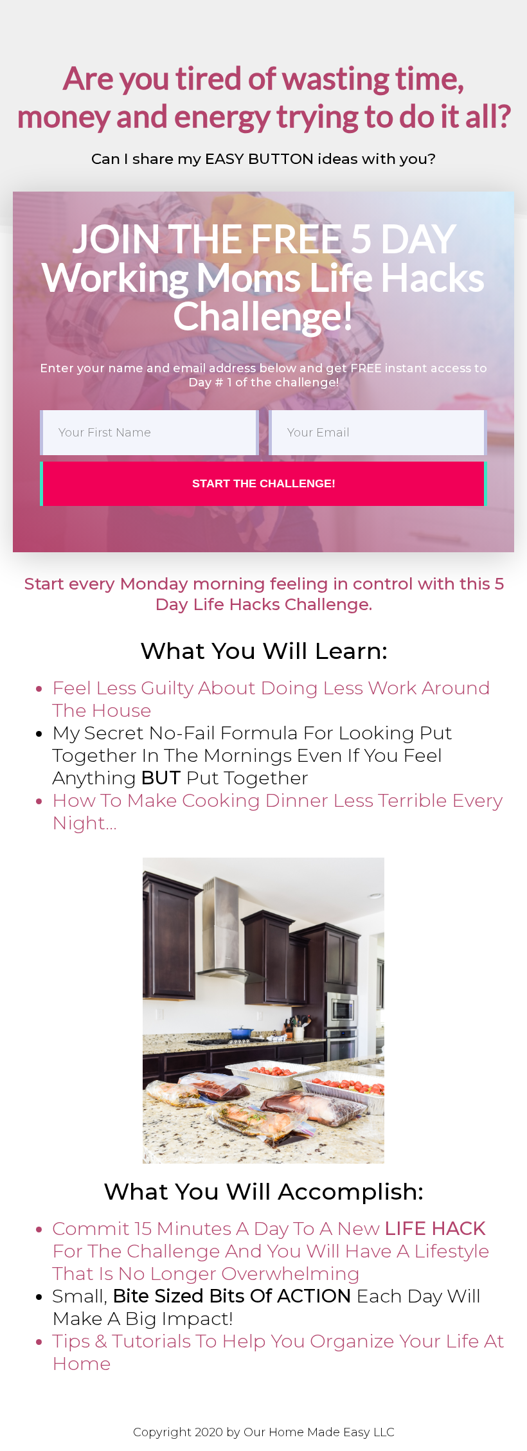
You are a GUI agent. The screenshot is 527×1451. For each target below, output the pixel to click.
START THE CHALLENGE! (263, 483)
